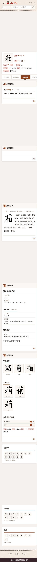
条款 (17, 554)
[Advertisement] (18, 30)
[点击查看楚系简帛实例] (8, 368)
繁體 (30, 3)
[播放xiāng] (23, 55)
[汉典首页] (11, 3)
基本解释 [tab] (6, 77)
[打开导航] (4, 3)
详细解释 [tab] (16, 77)
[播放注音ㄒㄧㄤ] (24, 61)
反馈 (34, 101)
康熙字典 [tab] (25, 77)
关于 (10, 554)
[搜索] (33, 7)
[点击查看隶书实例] (19, 368)
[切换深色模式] (34, 3)
